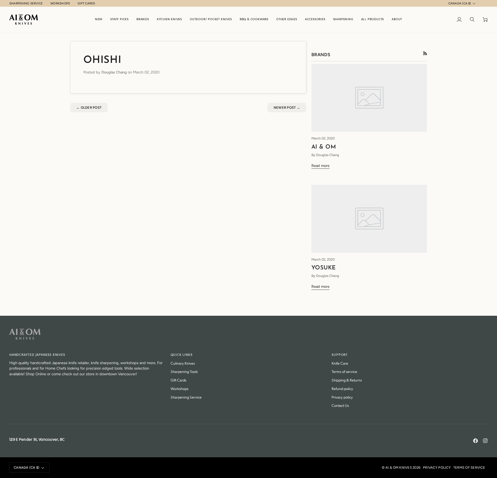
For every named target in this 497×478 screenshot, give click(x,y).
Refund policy (342, 388)
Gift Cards (178, 379)
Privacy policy (342, 396)
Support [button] (340, 355)
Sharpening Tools (184, 371)
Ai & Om (323, 147)
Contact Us (340, 405)
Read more (320, 165)
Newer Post (287, 107)
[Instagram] (485, 440)
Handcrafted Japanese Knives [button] (37, 355)
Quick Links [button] (182, 355)
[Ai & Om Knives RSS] (425, 53)
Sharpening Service (186, 396)
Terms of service (344, 371)
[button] (143, 19)
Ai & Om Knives (398, 467)
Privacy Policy (437, 467)
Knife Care (340, 363)
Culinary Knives (183, 363)
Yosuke (323, 268)
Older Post (88, 107)
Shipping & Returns (347, 379)
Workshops (179, 388)
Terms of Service (469, 467)
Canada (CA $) (459, 3)
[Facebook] (475, 440)
